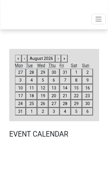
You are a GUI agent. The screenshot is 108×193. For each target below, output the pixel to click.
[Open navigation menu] (99, 19)
